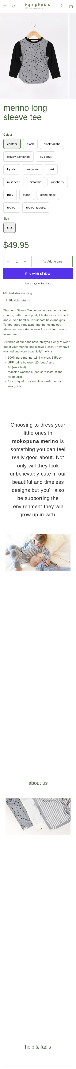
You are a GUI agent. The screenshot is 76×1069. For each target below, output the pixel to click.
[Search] (14, 6)
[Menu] (5, 6)
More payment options (38, 283)
